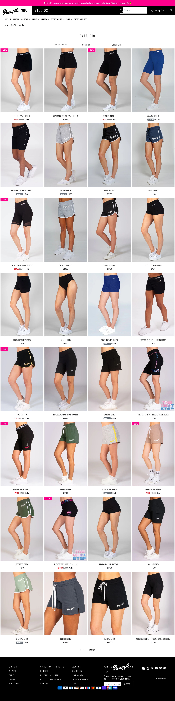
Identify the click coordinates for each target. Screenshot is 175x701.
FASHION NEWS (78, 675)
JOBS (74, 683)
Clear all (116, 44)
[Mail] (164, 668)
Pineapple (163, 678)
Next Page (91, 649)
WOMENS (13, 671)
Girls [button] (35, 19)
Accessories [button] (57, 19)
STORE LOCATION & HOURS (52, 666)
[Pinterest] (152, 668)
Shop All (7, 19)
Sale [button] (68, 19)
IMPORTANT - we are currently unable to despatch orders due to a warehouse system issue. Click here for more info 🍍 (87, 3)
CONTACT (44, 671)
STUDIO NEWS (78, 671)
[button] (171, 10)
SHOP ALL (13, 666)
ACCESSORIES (15, 683)
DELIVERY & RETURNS (50, 675)
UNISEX (12, 679)
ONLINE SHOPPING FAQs (50, 679)
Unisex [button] (44, 19)
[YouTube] (156, 668)
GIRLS (11, 675)
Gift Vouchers (80, 19)
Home (6, 25)
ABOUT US (76, 666)
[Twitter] (160, 668)
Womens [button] (25, 19)
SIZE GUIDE (45, 683)
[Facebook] (148, 668)
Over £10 (13, 25)
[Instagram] (143, 668)
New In (16, 19)
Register (165, 10)
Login (156, 10)
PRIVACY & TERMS (80, 679)
